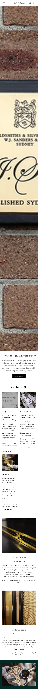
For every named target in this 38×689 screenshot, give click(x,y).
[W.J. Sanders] (19, 4)
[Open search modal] (30, 3)
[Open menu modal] (4, 3)
